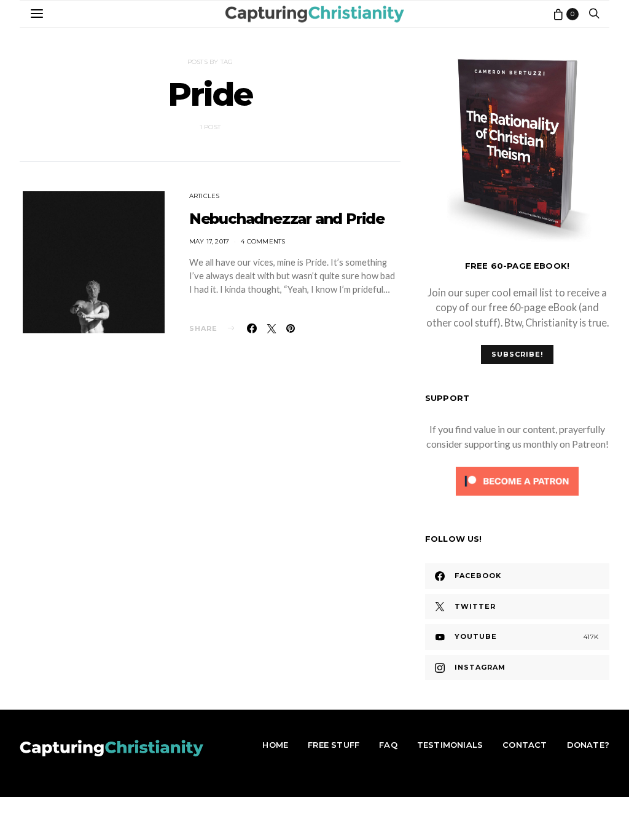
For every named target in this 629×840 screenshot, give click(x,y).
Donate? (588, 745)
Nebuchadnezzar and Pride (287, 219)
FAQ (388, 745)
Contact (524, 745)
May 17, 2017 (209, 241)
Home (275, 745)
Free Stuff (333, 745)
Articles (204, 196)
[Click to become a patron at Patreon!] (517, 480)
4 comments (263, 241)
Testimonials (450, 745)
